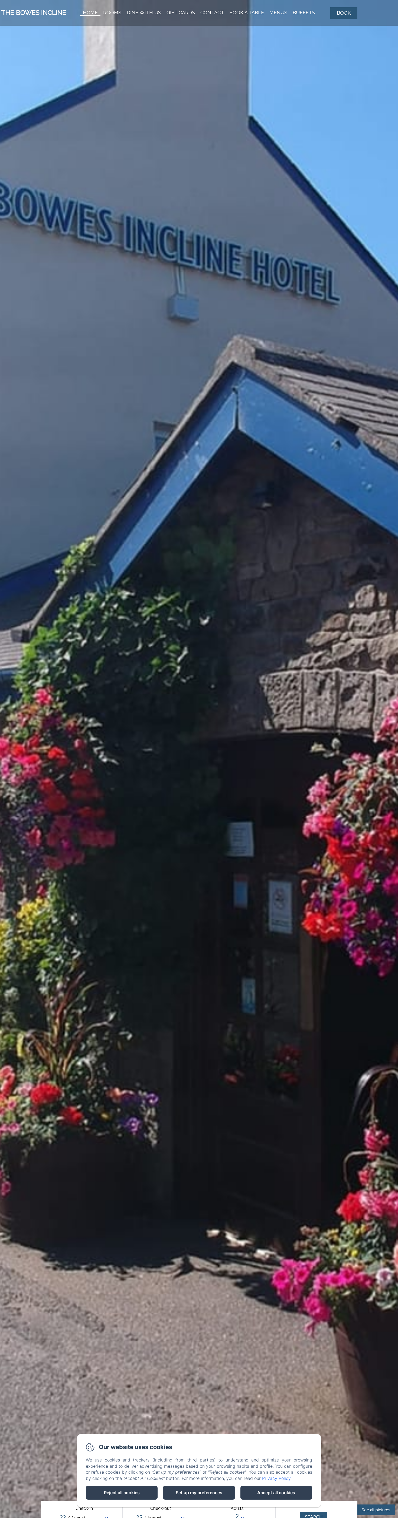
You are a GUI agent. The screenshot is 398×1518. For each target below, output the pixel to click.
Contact (212, 12)
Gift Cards (181, 12)
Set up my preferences (199, 1492)
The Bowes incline (33, 12)
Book (344, 13)
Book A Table (246, 12)
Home (90, 12)
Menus (278, 12)
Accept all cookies (276, 1492)
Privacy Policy (276, 1478)
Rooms (112, 12)
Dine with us (144, 12)
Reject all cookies (122, 1492)
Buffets (304, 12)
